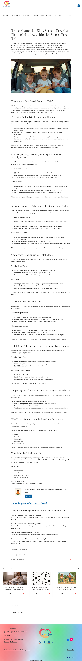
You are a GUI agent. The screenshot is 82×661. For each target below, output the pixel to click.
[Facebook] (67, 639)
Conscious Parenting (60, 15)
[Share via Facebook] (12, 554)
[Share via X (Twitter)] (16, 554)
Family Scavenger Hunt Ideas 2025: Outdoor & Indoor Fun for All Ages (66, 588)
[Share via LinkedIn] (20, 554)
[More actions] (70, 26)
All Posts (5, 15)
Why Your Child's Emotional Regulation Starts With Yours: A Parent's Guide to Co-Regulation (14, 588)
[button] (47, 5)
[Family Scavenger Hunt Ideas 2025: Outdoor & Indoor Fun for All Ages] (67, 578)
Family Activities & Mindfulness (42, 15)
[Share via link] (24, 554)
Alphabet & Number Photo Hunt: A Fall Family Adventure (40, 588)
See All (77, 568)
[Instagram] (71, 639)
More (71, 15)
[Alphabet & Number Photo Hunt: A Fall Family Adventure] (41, 578)
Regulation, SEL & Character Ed (21, 15)
